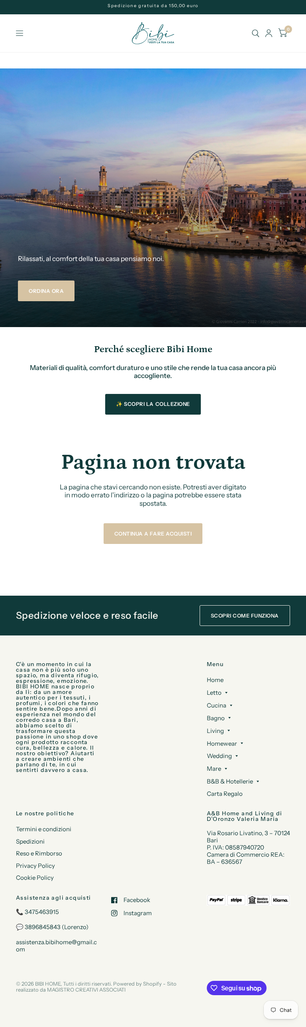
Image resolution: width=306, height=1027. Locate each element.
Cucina (216, 705)
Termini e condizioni (43, 829)
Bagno (216, 718)
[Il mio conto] (268, 33)
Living (215, 731)
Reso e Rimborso (39, 853)
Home (215, 680)
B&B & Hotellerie (230, 781)
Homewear (222, 743)
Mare (214, 768)
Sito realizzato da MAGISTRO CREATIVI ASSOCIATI (96, 986)
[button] (46, 291)
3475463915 (42, 912)
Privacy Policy (35, 865)
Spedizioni (30, 841)
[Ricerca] (255, 33)
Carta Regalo (225, 793)
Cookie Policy (35, 877)
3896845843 (43, 927)
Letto (214, 692)
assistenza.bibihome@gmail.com (56, 945)
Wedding (219, 756)
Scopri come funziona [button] (245, 615)
